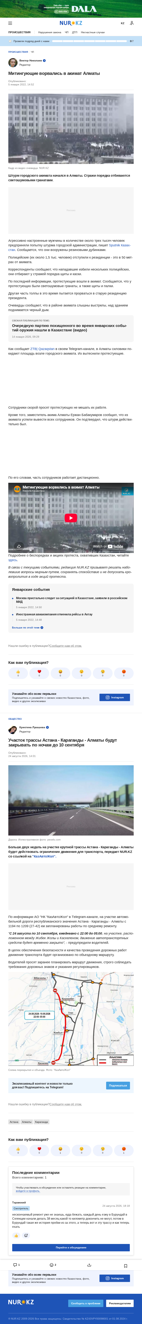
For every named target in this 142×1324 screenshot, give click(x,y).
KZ (122, 23)
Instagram (117, 697)
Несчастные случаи (93, 32)
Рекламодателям (120, 1303)
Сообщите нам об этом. (66, 645)
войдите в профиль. (28, 1190)
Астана (14, 1121)
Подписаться (118, 1085)
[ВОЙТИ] (132, 23)
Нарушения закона (49, 32)
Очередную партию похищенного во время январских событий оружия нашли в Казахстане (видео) (69, 327)
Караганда (41, 1121)
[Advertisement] (71, 210)
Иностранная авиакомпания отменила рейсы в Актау (54, 614)
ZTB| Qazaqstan (42, 349)
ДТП (74, 32)
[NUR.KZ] (71, 23)
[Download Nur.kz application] (71, 9)
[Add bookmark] (126, 1266)
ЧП (66, 32)
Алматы (26, 1121)
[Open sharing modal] (89, 1265)
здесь (12, 560)
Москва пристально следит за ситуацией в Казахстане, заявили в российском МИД (71, 600)
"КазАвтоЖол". (44, 856)
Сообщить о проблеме (85, 1303)
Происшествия (19, 32)
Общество (15, 719)
